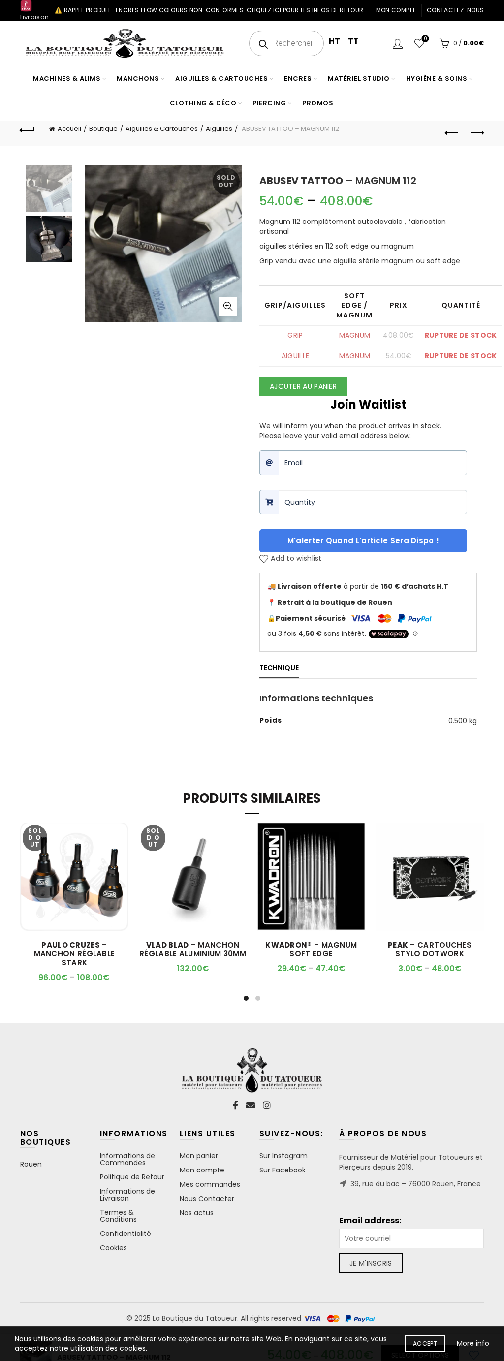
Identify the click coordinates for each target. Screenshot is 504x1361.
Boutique (103, 128)
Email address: (370, 1220)
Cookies (113, 1248)
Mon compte (396, 10)
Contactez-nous (455, 10)
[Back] (27, 128)
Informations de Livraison (127, 1194)
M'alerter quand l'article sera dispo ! (363, 541)
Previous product (452, 133)
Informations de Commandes (127, 1159)
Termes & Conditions (118, 1215)
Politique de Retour (132, 1177)
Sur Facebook (282, 1170)
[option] (49, 190)
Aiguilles (219, 128)
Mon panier (199, 1156)
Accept (425, 1343)
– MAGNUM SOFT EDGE (311, 949)
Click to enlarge (228, 306)
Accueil (69, 128)
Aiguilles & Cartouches (162, 128)
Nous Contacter (207, 1198)
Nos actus (197, 1213)
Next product (476, 133)
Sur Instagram (283, 1156)
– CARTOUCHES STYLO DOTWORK (430, 949)
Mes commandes (210, 1184)
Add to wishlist (296, 559)
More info (473, 1343)
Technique (279, 668)
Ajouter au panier (303, 386)
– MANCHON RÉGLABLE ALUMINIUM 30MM (192, 949)
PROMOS (317, 103)
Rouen (31, 1164)
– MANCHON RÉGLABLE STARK (74, 954)
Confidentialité (125, 1233)
